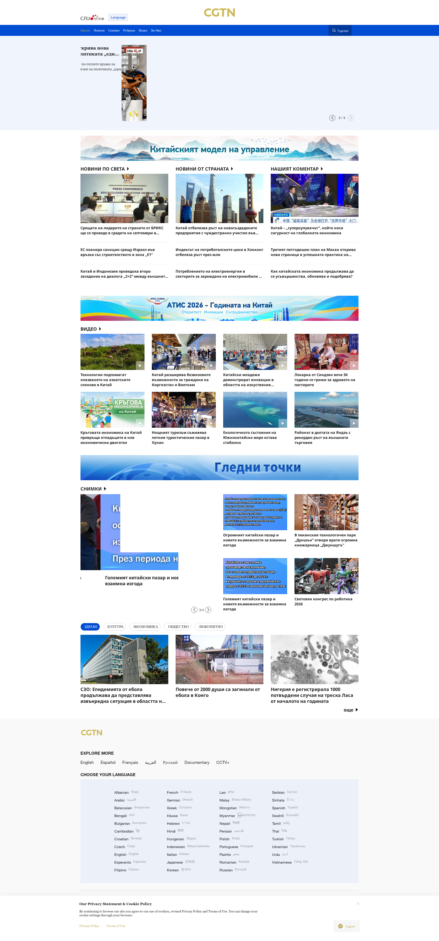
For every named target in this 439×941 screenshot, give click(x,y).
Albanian (126, 792)
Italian (178, 854)
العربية (150, 762)
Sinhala (283, 800)
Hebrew (178, 823)
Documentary (197, 762)
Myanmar (237, 815)
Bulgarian (130, 823)
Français (130, 762)
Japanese (181, 862)
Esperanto (130, 862)
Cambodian (127, 831)
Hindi (175, 831)
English (87, 762)
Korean (179, 870)
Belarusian (131, 808)
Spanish (285, 808)
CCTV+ (223, 762)
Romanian (234, 862)
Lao (227, 792)
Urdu (280, 854)
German (180, 800)
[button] (332, 118)
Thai (279, 831)
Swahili (285, 815)
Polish (230, 839)
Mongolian (235, 808)
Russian (233, 870)
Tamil (281, 823)
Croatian (128, 839)
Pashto (229, 854)
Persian (232, 831)
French (179, 792)
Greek (179, 808)
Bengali (124, 815)
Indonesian (188, 846)
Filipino (126, 870)
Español (108, 762)
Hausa (177, 815)
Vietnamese (290, 862)
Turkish (283, 839)
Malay (235, 800)
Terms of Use (116, 926)
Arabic (125, 800)
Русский (170, 762)
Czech (124, 846)
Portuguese (236, 846)
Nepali (229, 823)
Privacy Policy (89, 926)
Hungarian (181, 839)
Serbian (284, 792)
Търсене (342, 31)
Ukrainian (288, 846)
